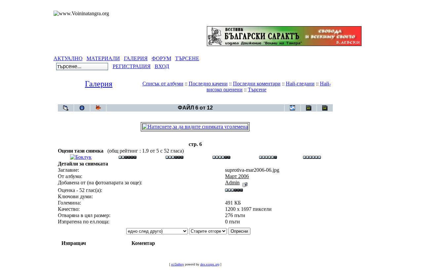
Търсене (257, 89)
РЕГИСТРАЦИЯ (132, 66)
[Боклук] (81, 157)
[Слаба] (127, 157)
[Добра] (221, 157)
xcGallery (177, 264)
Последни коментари (257, 83)
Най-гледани (300, 83)
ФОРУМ (161, 58)
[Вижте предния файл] (309, 108)
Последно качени (208, 83)
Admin (232, 182)
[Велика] (312, 157)
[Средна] (174, 157)
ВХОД (162, 66)
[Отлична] (268, 157)
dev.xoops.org (209, 264)
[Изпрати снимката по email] (292, 108)
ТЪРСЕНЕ (187, 58)
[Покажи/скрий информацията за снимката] (82, 108)
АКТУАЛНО (68, 58)
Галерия (98, 83)
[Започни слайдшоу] (98, 108)
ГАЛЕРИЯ (136, 58)
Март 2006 (207, 101)
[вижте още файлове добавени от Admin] (245, 182)
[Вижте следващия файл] (325, 108)
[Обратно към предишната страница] (66, 108)
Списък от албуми (162, 83)
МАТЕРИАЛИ (103, 58)
